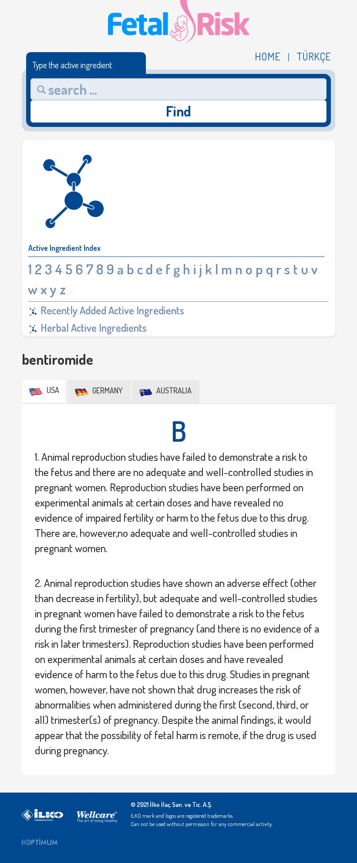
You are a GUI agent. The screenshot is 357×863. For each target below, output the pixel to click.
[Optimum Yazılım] (42, 841)
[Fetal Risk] (178, 20)
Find (178, 111)
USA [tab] (52, 390)
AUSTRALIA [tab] (173, 390)
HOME (267, 56)
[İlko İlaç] (42, 814)
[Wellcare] (97, 814)
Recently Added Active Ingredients (111, 310)
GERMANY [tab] (107, 390)
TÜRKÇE (313, 56)
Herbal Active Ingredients (92, 327)
